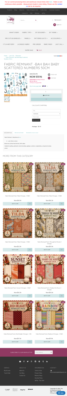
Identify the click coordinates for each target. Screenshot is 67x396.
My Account (57, 20)
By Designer (40, 32)
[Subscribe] (51, 352)
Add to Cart (15, 203)
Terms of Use (38, 370)
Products (9, 10)
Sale (40, 50)
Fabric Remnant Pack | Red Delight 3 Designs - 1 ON (17, 334)
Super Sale (29, 50)
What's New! (14, 32)
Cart (58, 24)
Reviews (29, 132)
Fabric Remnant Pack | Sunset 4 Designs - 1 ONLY (17, 288)
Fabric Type (26, 32)
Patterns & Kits (40, 38)
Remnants (18, 55)
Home (5, 55)
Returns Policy (38, 375)
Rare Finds (48, 44)
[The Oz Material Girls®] (10, 20)
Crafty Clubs (43, 10)
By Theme (53, 32)
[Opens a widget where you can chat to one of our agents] (60, 393)
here (50, 2)
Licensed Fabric (23, 44)
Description (8, 132)
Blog (15, 10)
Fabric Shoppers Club (32, 10)
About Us (21, 10)
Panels (27, 38)
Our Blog (21, 373)
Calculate (36, 120)
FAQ (31, 13)
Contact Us (25, 13)
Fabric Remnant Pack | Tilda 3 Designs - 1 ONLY (17, 196)
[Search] (35, 20)
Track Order (7, 373)
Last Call (59, 44)
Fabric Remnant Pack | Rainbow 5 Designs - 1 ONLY (49, 334)
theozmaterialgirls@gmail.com (56, 372)
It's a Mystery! (8, 44)
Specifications (19, 132)
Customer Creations (54, 10)
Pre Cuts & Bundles (12, 38)
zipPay (43, 13)
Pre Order (37, 44)
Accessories (56, 38)
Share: (55, 56)
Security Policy (38, 378)
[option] (15, 84)
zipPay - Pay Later (39, 380)
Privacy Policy (38, 373)
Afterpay (37, 13)
